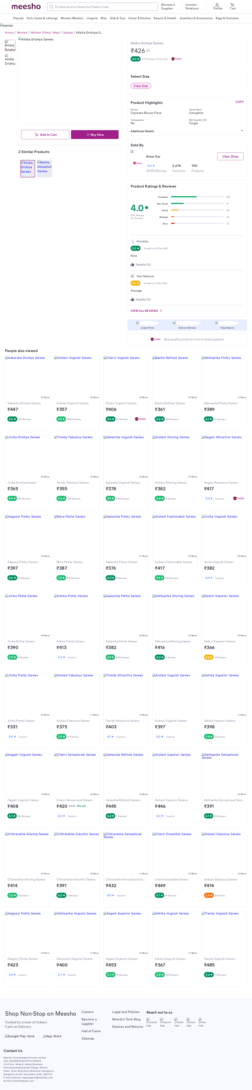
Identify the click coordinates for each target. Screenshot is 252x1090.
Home (9, 32)
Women (22, 32)
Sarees (68, 32)
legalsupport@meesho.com (37, 1077)
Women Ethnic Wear (45, 32)
